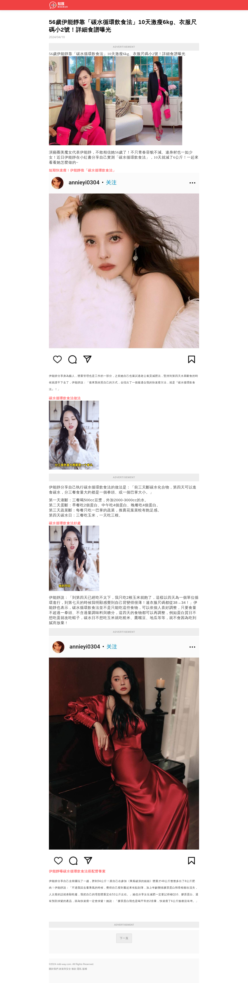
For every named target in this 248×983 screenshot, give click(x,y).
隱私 (79, 968)
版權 (84, 968)
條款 (74, 968)
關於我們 (53, 968)
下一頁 (124, 938)
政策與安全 (65, 968)
